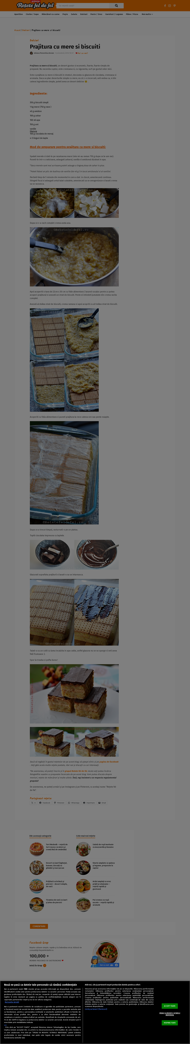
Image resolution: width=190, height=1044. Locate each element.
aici (5, 1025)
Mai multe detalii (12, 1002)
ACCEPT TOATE (169, 1006)
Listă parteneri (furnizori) (96, 1009)
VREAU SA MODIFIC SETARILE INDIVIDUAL (169, 1014)
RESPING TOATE (170, 1023)
